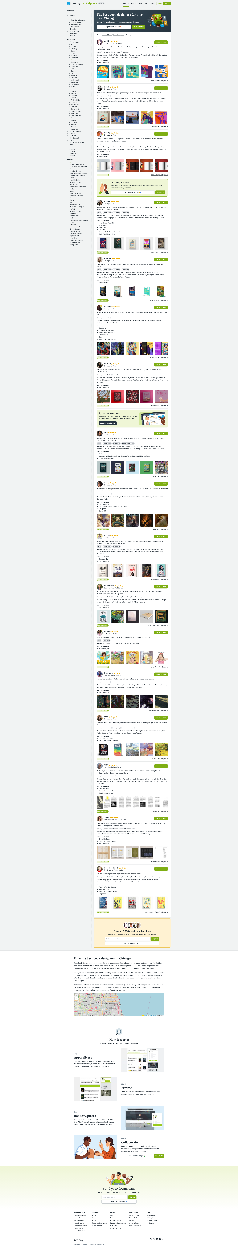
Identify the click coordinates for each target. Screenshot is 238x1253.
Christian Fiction (75, 171)
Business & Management (78, 167)
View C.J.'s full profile (160, 529)
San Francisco (76, 116)
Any (71, 13)
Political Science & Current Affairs (79, 221)
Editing (72, 16)
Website (72, 36)
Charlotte (74, 58)
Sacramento (75, 109)
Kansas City (75, 82)
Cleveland (74, 62)
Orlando (74, 98)
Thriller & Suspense (76, 240)
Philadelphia (75, 100)
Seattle (73, 120)
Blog (145, 3)
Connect (126, 3)
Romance (73, 225)
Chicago (74, 60)
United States (74, 42)
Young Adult (74, 245)
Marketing (73, 29)
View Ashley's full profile (159, 175)
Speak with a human (107, 423)
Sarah (107, 87)
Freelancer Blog (115, 1228)
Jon (106, 432)
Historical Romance (76, 196)
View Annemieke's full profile (158, 625)
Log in (160, 3)
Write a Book (132, 1218)
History (72, 198)
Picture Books (74, 216)
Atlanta (73, 44)
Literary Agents (152, 1220)
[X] (151, 1239)
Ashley (107, 133)
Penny (107, 631)
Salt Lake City (76, 111)
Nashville (74, 91)
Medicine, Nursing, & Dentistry (77, 208)
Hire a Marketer (79, 1223)
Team (94, 1218)
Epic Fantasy (74, 184)
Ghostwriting (74, 31)
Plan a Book (132, 1220)
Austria (72, 151)
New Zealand (74, 138)
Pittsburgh (75, 104)
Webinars (113, 1226)
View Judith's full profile (159, 81)
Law (71, 202)
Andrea (107, 364)
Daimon (107, 306)
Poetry (72, 218)
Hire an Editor (78, 1218)
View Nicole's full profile (159, 579)
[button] (76, 995)
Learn (133, 3)
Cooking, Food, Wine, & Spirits (77, 177)
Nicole (107, 535)
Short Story (74, 238)
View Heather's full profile (159, 300)
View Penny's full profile (159, 667)
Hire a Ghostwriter (80, 1226)
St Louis (74, 122)
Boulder (74, 53)
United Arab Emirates (77, 142)
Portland (74, 107)
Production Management (152, 876)
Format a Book (133, 1223)
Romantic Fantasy (76, 227)
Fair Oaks (74, 73)
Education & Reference (78, 187)
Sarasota (74, 118)
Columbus (74, 66)
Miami (73, 87)
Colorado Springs (77, 64)
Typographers (76, 24)
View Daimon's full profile (159, 357)
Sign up (167, 3)
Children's (73, 169)
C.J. (106, 483)
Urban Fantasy (75, 242)
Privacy (86, 1244)
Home (99, 35)
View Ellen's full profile (160, 759)
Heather (108, 258)
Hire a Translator (80, 1228)
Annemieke (109, 586)
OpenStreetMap (153, 1015)
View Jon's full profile (160, 476)
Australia (73, 136)
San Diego (74, 113)
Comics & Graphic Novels (78, 173)
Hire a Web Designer (81, 1231)
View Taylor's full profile (159, 862)
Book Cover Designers (78, 20)
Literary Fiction (75, 204)
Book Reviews (151, 1215)
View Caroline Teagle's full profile (156, 912)
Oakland (74, 95)
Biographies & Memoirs (77, 164)
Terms (80, 1244)
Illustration (116, 52)
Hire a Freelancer (80, 1215)
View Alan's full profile (160, 811)
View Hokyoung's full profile (158, 710)
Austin (73, 46)
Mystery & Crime (75, 182)
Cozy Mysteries (75, 180)
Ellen (106, 717)
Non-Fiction (74, 213)
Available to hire (102, 81)
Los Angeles (75, 84)
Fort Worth (74, 75)
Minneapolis (75, 89)
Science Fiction (75, 231)
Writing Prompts (152, 1218)
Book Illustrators (76, 22)
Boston (73, 51)
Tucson (73, 127)
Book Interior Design (109, 144)
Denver (73, 71)
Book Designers (118, 35)
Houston (74, 78)
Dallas (73, 69)
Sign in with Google (113, 27)
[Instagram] (154, 1239)
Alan (106, 765)
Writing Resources (134, 1226)
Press (94, 1220)
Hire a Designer (79, 1220)
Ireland (72, 140)
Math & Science (75, 229)
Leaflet (145, 1015)
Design (72, 18)
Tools (140, 3)
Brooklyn (74, 55)
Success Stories (97, 1226)
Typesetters (75, 27)
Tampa (73, 125)
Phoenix (74, 102)
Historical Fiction (75, 193)
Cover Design (107, 52)
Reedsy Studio (133, 1215)
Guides (112, 1218)
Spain (71, 147)
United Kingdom (75, 131)
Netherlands (74, 156)
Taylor (107, 817)
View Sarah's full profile (159, 127)
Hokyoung (108, 673)
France (72, 145)
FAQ (75, 1244)
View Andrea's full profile (159, 406)
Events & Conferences (118, 1223)
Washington (75, 129)
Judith (107, 41)
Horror (72, 200)
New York (74, 93)
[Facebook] (160, 1239)
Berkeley (74, 49)
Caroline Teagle (111, 868)
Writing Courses (115, 1220)
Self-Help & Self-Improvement (76, 235)
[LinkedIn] (157, 1239)
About (151, 3)
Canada (72, 133)
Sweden (72, 149)
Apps (100, 3)
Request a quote (161, 42)
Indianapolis (75, 80)
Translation (73, 33)
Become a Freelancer (99, 1223)
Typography (125, 52)
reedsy (84, 3)
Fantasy (72, 189)
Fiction (72, 191)
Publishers (150, 1223)
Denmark (73, 154)
